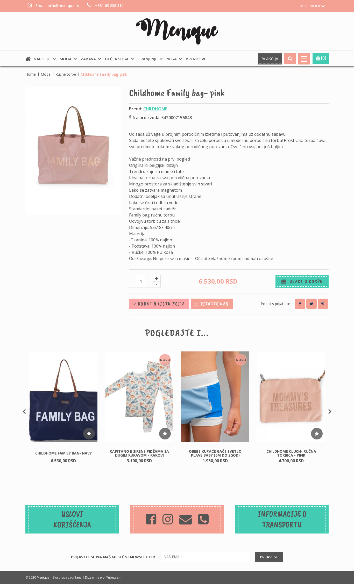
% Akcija (270, 58)
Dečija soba (117, 58)
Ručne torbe (65, 74)
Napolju (42, 58)
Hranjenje (147, 58)
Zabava (88, 58)
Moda (66, 58)
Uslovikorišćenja (72, 519)
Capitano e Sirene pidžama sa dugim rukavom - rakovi (139, 453)
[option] (63, 412)
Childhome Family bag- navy (63, 453)
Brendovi (195, 58)
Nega (171, 58)
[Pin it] (323, 304)
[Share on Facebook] (300, 304)
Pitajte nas (215, 304)
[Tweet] (311, 304)
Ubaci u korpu (304, 281)
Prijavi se (269, 556)
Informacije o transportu (282, 519)
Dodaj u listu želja (161, 304)
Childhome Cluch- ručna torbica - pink (291, 453)
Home (30, 74)
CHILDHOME (155, 109)
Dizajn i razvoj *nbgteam (103, 577)
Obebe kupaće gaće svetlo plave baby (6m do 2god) (215, 453)
